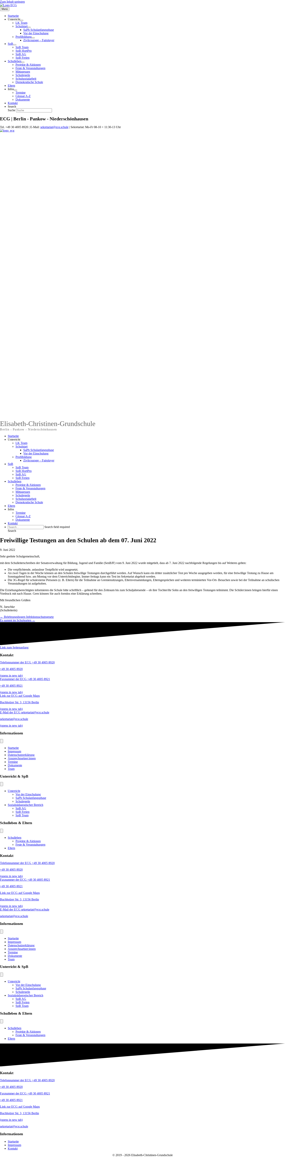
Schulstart (22, 446)
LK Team (21, 443)
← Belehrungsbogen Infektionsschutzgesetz (27, 616)
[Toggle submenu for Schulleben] (22, 62)
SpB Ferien (22, 478)
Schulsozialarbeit (26, 498)
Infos (11, 509)
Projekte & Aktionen (28, 484)
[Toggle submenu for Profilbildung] (33, 37)
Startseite (13, 436)
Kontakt (13, 523)
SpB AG (21, 474)
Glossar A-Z (23, 516)
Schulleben (14, 481)
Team (11, 768)
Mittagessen (23, 491)
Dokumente (23, 519)
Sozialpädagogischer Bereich (25, 804)
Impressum (14, 751)
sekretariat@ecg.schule (54, 127)
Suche (12, 110)
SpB (10, 464)
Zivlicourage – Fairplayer (38, 460)
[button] (12, 530)
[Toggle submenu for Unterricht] (21, 20)
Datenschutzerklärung (21, 754)
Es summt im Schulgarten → (17, 620)
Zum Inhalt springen (12, 1)
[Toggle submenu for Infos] (15, 90)
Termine (21, 512)
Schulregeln (23, 495)
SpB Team (22, 467)
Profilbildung (24, 457)
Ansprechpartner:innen (22, 758)
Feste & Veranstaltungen (30, 488)
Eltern (11, 505)
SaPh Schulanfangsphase (38, 450)
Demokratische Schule (29, 502)
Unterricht (14, 439)
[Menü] (1, 741)
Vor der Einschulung (35, 453)
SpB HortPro (24, 471)
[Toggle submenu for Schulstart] (29, 27)
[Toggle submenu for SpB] (14, 44)
